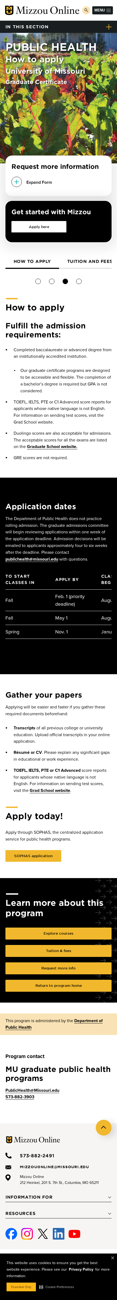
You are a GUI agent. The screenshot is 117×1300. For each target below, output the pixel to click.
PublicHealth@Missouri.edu (32, 1090)
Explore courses (58, 933)
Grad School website (50, 790)
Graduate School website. (52, 446)
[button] (56, 1287)
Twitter (43, 1231)
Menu (99, 10)
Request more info (58, 968)
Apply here (39, 227)
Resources (20, 1213)
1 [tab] (38, 281)
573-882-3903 (19, 1097)
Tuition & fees (58, 950)
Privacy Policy (81, 1269)
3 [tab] (65, 281)
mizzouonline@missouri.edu (54, 1167)
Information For (29, 1197)
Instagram (27, 1231)
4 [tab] (79, 281)
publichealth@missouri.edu (31, 559)
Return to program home (58, 985)
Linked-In (58, 1234)
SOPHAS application (33, 856)
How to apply (32, 261)
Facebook (11, 1231)
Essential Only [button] (21, 1287)
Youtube (74, 1231)
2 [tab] (52, 281)
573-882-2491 (37, 1155)
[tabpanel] (32, 262)
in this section (27, 26)
